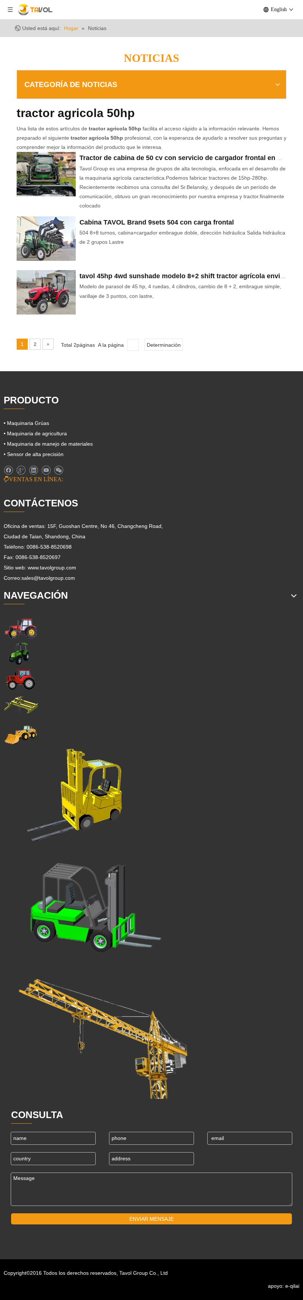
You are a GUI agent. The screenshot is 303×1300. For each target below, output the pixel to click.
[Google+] (20, 470)
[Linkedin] (33, 470)
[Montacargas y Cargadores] (90, 904)
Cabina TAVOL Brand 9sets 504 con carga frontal (156, 222)
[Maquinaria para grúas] (103, 1032)
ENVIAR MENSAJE (151, 1219)
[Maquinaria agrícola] (21, 628)
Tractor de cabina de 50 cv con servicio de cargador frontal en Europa (189, 158)
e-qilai (292, 1286)
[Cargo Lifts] (74, 795)
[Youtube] (46, 470)
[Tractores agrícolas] (21, 679)
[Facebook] (8, 470)
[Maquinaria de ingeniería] (21, 734)
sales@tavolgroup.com (48, 578)
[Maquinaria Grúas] (21, 705)
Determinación (164, 345)
